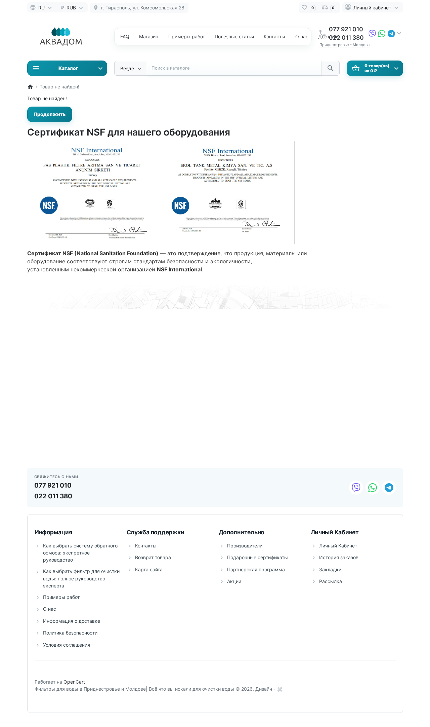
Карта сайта (149, 569)
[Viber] (372, 33)
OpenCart (74, 682)
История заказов (338, 557)
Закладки (330, 569)
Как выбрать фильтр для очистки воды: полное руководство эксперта (81, 578)
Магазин (148, 36)
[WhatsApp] (381, 33)
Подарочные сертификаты (257, 557)
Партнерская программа (256, 569)
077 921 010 (346, 29)
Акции (234, 581)
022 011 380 (346, 37)
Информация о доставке (71, 621)
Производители (244, 545)
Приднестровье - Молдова (344, 44)
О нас (301, 36)
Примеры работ (61, 597)
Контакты (274, 36)
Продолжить (50, 114)
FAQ (124, 36)
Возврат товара (153, 557)
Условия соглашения (66, 645)
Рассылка (330, 581)
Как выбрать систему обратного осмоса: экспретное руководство (80, 553)
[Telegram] (391, 33)
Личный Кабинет (338, 545)
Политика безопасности (70, 633)
